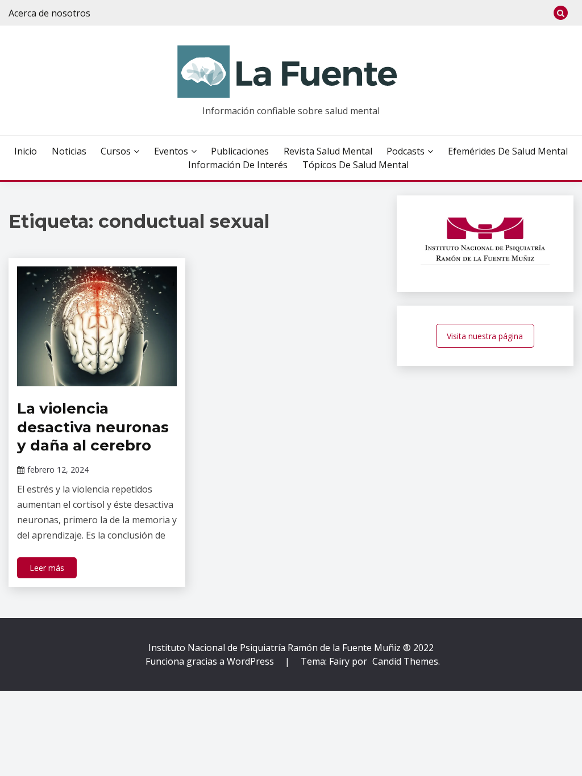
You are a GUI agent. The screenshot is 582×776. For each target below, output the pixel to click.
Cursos (116, 151)
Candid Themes (405, 661)
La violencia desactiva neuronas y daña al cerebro (93, 426)
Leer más (47, 567)
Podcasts (405, 151)
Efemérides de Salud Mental (508, 151)
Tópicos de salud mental (355, 164)
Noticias (69, 151)
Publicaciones (240, 151)
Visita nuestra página (485, 336)
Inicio (25, 151)
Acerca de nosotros (49, 13)
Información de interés (238, 164)
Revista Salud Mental (328, 151)
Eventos (171, 151)
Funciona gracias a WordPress (211, 661)
